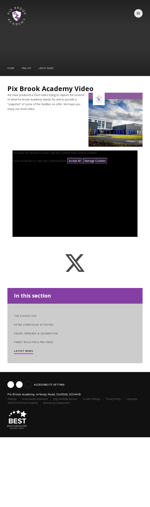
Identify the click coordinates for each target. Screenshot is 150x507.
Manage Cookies (95, 161)
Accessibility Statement (35, 398)
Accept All (75, 161)
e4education (63, 402)
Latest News (45, 68)
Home (10, 68)
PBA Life (26, 68)
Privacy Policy (113, 398)
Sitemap (12, 398)
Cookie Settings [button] (91, 398)
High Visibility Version (65, 398)
